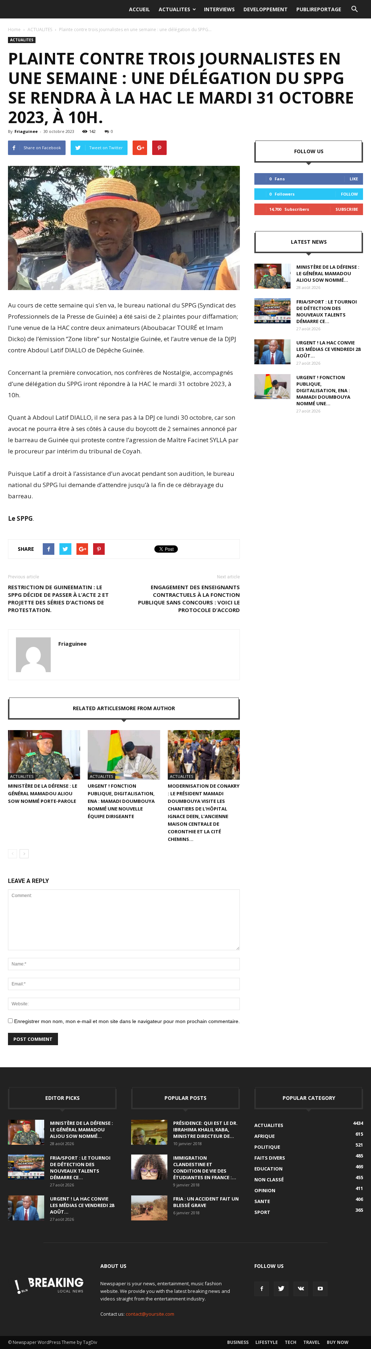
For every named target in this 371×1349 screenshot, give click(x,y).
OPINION (264, 1190)
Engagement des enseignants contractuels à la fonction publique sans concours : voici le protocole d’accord (189, 598)
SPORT (262, 1212)
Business (238, 1342)
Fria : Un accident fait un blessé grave (206, 1201)
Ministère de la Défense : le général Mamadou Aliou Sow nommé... (327, 273)
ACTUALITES (174, 9)
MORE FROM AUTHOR (148, 708)
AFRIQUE (264, 1136)
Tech (290, 1342)
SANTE (262, 1201)
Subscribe (346, 209)
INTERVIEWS (219, 9)
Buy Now (338, 1342)
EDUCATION (268, 1168)
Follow (349, 194)
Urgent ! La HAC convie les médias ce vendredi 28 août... (328, 349)
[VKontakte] (300, 1289)
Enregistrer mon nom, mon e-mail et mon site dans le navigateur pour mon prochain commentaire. (127, 1021)
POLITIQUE (267, 1147)
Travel (311, 1342)
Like (354, 178)
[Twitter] (281, 1289)
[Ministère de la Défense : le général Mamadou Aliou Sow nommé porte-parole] (44, 755)
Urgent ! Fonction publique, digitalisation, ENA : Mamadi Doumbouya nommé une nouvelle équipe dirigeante (121, 801)
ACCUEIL (139, 9)
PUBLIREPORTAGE (318, 9)
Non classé (269, 1179)
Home (14, 29)
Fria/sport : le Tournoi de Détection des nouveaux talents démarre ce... (326, 311)
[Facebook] (261, 1289)
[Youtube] (320, 1289)
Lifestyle (266, 1342)
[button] (354, 9)
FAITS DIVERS (269, 1158)
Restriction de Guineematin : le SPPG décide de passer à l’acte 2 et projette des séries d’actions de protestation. (58, 598)
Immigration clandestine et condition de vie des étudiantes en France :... (204, 1168)
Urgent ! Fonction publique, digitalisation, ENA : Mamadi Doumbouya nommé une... (323, 390)
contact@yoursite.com (150, 1314)
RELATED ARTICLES (97, 708)
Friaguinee (26, 131)
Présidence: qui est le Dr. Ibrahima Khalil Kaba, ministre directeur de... (205, 1129)
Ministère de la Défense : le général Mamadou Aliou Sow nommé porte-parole (42, 793)
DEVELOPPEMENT (265, 9)
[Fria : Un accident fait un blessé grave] (149, 1207)
